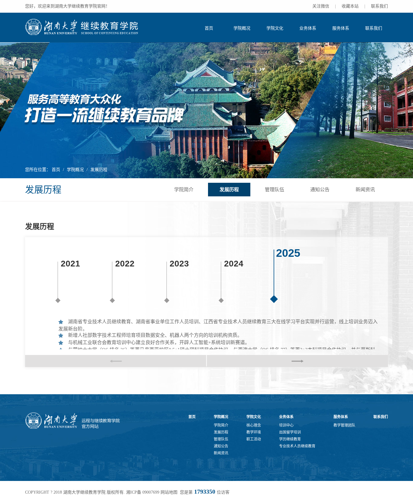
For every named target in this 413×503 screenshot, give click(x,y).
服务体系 (340, 28)
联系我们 (379, 6)
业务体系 (307, 28)
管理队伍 (274, 189)
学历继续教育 (290, 439)
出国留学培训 (290, 432)
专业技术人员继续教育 (297, 446)
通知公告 (320, 189)
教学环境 (253, 432)
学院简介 (183, 189)
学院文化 (274, 28)
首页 (209, 28)
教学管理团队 (344, 425)
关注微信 (320, 6)
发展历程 (98, 169)
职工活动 (253, 439)
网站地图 (169, 492)
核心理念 (253, 425)
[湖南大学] (82, 27)
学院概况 (241, 28)
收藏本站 (350, 6)
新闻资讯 (365, 189)
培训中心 (286, 425)
